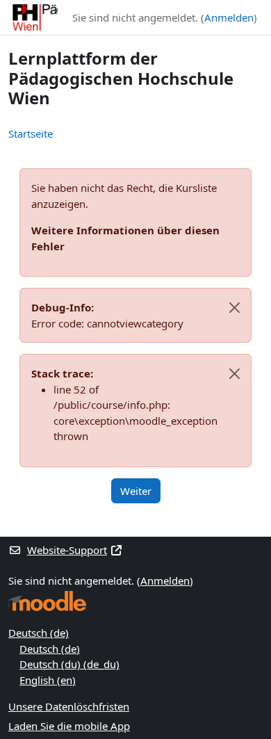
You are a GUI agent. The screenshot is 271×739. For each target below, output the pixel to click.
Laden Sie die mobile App (69, 726)
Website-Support (67, 550)
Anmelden (229, 17)
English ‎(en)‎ (47, 680)
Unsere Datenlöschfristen (68, 706)
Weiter (135, 491)
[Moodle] (47, 601)
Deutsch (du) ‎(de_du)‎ (69, 664)
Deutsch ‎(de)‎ (38, 633)
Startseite (30, 133)
